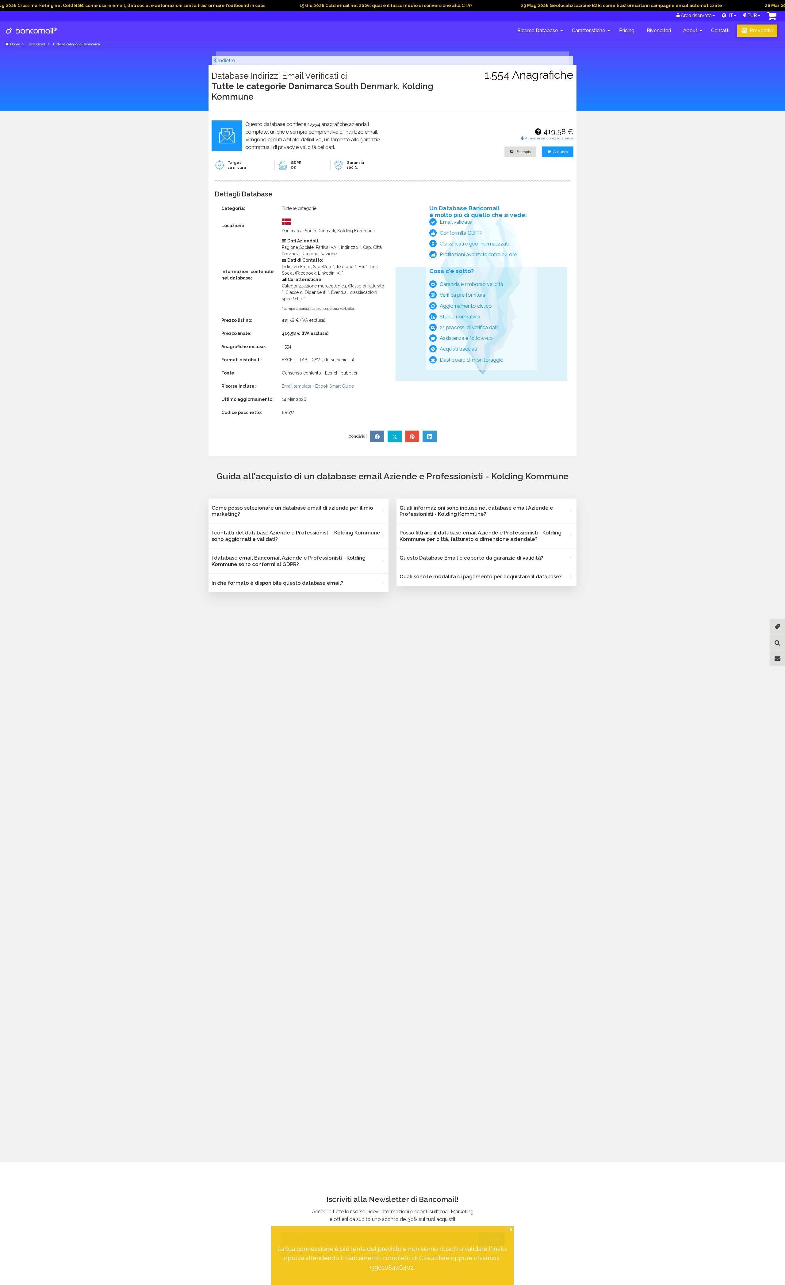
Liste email (36, 44)
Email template (296, 386)
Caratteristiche (588, 30)
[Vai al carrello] (771, 18)
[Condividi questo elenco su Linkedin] (430, 436)
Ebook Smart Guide (334, 386)
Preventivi (761, 30)
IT (729, 15)
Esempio (523, 152)
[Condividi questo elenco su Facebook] (377, 436)
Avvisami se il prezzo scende (548, 138)
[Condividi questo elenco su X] (395, 436)
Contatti (720, 30)
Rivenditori (659, 30)
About (690, 30)
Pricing (626, 30)
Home (15, 44)
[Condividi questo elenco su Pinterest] (412, 436)
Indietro (226, 60)
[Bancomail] (31, 35)
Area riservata (696, 15)
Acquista (560, 152)
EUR (751, 15)
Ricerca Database (537, 30)
